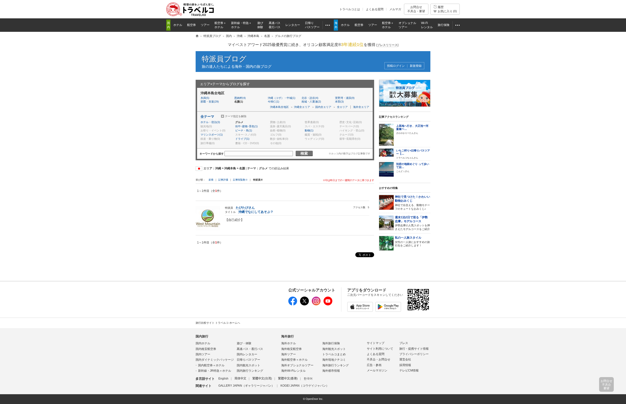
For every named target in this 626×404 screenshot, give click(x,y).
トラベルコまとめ (334, 354)
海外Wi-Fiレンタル (293, 370)
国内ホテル (203, 343)
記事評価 (223, 179)
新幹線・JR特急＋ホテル (214, 370)
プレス (403, 343)
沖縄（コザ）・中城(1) (281, 97)
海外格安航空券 (291, 349)
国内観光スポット (248, 365)
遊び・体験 (244, 343)
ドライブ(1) (242, 138)
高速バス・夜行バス (250, 349)
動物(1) (309, 130)
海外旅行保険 (331, 343)
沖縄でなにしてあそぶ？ (255, 212)
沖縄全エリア (302, 106)
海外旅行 (287, 336)
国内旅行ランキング (250, 370)
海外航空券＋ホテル (294, 359)
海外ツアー (288, 354)
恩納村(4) (240, 97)
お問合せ (416, 9)
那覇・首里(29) (210, 101)
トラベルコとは (349, 9)
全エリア (342, 106)
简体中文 (240, 378)
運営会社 (405, 359)
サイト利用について (380, 348)
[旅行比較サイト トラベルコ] (197, 36)
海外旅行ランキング (335, 365)
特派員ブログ (224, 59)
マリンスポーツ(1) (212, 134)
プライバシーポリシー (414, 354)
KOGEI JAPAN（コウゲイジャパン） (304, 385)
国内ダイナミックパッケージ (215, 359)
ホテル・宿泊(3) (210, 122)
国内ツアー (203, 354)
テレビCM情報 (409, 370)
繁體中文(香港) (288, 378)
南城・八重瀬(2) (311, 101)
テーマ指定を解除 (235, 116)
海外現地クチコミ (334, 359)
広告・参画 (374, 365)
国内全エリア (323, 106)
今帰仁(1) (273, 101)
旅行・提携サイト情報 (414, 348)
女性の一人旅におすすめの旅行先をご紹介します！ (412, 241)
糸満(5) (205, 97)
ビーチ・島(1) (243, 130)
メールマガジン (377, 370)
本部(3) (339, 101)
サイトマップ (375, 343)
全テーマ (207, 116)
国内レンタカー (247, 354)
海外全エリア (361, 106)
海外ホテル (288, 343)
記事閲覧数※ (240, 179)
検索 (304, 153)
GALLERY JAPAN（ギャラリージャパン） (246, 385)
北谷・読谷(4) (310, 97)
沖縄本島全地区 (279, 106)
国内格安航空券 (206, 349)
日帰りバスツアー (248, 359)
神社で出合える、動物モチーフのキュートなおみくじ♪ (412, 202)
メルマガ (395, 9)
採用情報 (405, 365)
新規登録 (416, 66)
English (223, 378)
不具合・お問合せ (378, 359)
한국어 (308, 378)
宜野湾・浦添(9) (345, 97)
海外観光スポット (334, 349)
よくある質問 (374, 9)
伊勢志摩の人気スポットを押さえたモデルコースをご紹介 (412, 223)
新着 (211, 179)
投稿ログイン (396, 66)
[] (387, 45)
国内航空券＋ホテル (211, 365)
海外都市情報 (331, 370)
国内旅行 (202, 336)
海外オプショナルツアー (297, 365)
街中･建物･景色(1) (246, 126)
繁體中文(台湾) (262, 378)
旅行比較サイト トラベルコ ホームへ (218, 322)
